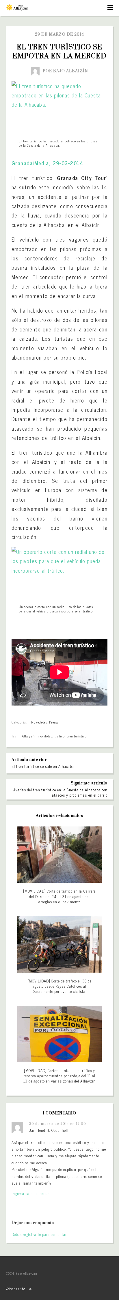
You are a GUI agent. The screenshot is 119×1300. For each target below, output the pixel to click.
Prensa (54, 722)
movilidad (45, 736)
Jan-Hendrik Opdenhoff (49, 1130)
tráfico (60, 736)
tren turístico (77, 736)
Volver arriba (16, 1288)
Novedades (39, 722)
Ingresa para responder (31, 1193)
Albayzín (29, 736)
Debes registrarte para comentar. (39, 1234)
